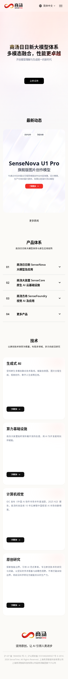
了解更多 (32, 186)
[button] (34, 267)
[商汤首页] (13, 5)
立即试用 (34, 80)
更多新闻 (34, 220)
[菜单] (61, 6)
